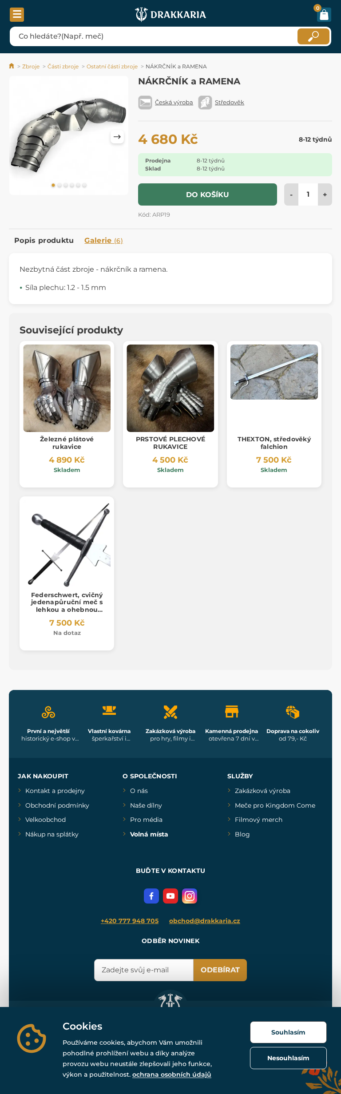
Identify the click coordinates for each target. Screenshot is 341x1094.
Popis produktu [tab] (44, 240)
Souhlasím (288, 1032)
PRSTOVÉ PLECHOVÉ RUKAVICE (170, 443)
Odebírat (220, 970)
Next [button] (117, 136)
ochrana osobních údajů (171, 1074)
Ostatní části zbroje (112, 66)
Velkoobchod (45, 820)
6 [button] (84, 185)
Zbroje (31, 66)
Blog (242, 834)
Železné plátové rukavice (67, 443)
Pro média (146, 820)
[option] (68, 137)
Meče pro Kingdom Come (275, 805)
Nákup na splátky (52, 834)
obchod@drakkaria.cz (204, 921)
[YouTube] (170, 896)
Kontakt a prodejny (55, 791)
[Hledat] (313, 36)
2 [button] (59, 185)
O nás (139, 791)
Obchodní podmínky (57, 805)
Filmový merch (258, 820)
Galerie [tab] (103, 240)
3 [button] (65, 185)
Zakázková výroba (262, 791)
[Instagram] (189, 896)
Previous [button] (20, 136)
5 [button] (78, 185)
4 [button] (72, 185)
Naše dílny (146, 805)
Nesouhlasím (288, 1058)
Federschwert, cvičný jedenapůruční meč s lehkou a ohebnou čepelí (67, 606)
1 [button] (53, 185)
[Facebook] (151, 896)
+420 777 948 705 (130, 921)
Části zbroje (63, 66)
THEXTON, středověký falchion (274, 443)
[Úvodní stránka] (12, 66)
